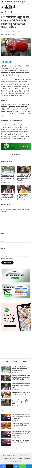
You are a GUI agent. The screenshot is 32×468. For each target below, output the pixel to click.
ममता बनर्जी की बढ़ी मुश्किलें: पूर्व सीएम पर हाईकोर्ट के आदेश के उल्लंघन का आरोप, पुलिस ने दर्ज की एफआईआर (24, 177)
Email (3, 241)
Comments (25, 361)
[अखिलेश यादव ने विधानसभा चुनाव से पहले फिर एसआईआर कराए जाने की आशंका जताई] (8, 189)
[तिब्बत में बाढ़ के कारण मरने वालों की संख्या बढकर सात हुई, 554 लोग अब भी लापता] (6, 402)
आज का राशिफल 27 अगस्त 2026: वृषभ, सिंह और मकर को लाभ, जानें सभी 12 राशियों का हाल (21, 433)
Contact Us (4, 458)
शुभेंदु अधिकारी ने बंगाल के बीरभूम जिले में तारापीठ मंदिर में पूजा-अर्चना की (23, 196)
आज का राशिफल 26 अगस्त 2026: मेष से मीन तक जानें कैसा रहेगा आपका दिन (21, 441)
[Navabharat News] (8, 7)
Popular (15, 361)
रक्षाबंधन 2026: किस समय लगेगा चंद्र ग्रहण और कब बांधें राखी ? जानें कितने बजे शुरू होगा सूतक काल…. (21, 425)
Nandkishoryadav (7, 32)
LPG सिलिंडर (16, 155)
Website (3, 249)
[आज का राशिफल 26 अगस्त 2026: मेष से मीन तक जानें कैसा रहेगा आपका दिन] (6, 442)
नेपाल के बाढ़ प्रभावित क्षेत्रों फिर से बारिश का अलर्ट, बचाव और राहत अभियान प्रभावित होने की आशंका (7, 177)
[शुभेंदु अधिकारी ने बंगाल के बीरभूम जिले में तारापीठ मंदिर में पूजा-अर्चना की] (24, 189)
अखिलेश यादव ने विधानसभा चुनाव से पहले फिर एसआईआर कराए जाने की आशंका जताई (7, 196)
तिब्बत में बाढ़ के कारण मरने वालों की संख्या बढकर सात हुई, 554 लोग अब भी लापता (21, 402)
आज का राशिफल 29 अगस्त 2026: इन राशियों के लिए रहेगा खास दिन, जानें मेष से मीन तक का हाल (21, 417)
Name (3, 234)
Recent (6, 361)
